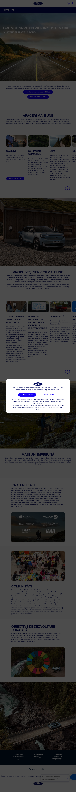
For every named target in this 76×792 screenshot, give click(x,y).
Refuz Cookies (49, 394)
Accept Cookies (27, 394)
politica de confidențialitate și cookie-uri (42, 405)
